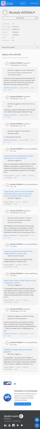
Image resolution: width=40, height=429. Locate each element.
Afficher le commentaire (10, 88)
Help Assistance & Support (17, 218)
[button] (23, 3)
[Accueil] (7, 3)
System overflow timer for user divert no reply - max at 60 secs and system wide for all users (21, 72)
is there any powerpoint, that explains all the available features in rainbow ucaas (19, 220)
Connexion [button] (34, 3)
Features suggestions (15, 70)
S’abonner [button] (20, 18)
